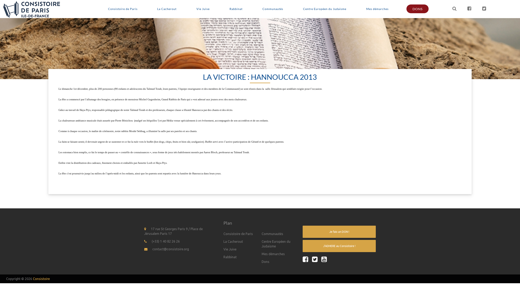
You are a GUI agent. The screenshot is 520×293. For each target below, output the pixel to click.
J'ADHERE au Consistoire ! (339, 246)
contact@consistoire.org (170, 249)
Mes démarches (377, 9)
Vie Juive (203, 9)
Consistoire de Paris (123, 9)
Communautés (272, 9)
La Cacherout (167, 9)
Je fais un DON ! (339, 231)
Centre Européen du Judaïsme (324, 9)
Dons (417, 9)
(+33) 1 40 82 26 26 (166, 241)
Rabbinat (236, 9)
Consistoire (41, 279)
